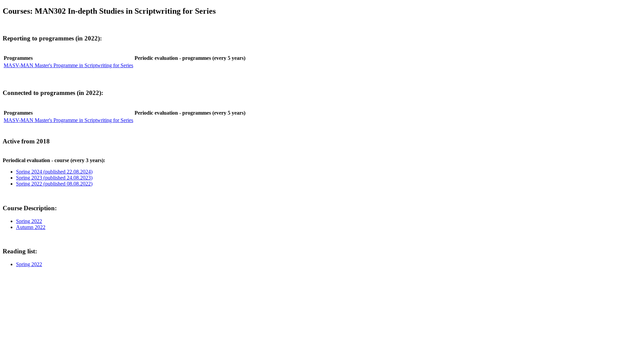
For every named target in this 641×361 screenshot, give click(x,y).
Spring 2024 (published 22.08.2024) (54, 171)
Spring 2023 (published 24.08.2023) (54, 177)
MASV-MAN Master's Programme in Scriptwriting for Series (68, 65)
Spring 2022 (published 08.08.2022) (54, 184)
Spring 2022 (29, 221)
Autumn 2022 (30, 227)
